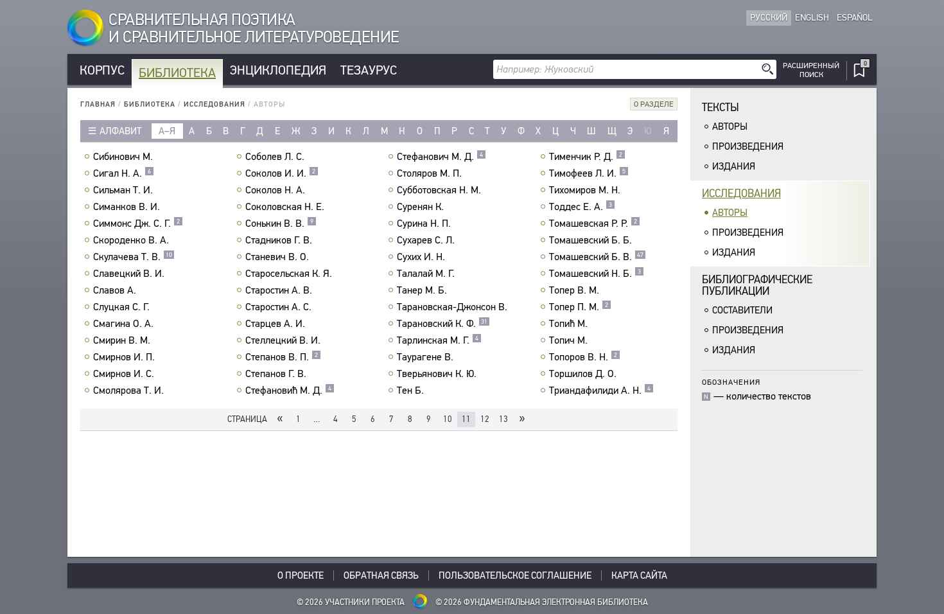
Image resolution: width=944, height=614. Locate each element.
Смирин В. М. (121, 340)
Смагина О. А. (123, 323)
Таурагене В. (425, 357)
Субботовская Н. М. (439, 190)
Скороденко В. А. (131, 240)
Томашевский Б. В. (596, 257)
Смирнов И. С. (123, 374)
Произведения (747, 146)
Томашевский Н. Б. (595, 273)
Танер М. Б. (422, 290)
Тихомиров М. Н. (584, 190)
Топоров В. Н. (583, 357)
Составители (742, 310)
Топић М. (568, 323)
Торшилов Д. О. (582, 374)
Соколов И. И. (280, 173)
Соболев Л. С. (274, 156)
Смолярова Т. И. (128, 390)
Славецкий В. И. (128, 273)
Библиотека (177, 73)
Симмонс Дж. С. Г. (136, 223)
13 (503, 419)
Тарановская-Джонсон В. (452, 307)
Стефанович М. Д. (440, 156)
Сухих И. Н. (421, 257)
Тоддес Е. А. (580, 207)
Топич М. (568, 340)
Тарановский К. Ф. (442, 323)
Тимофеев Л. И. (587, 173)
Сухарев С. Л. (426, 240)
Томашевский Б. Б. (590, 240)
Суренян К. (420, 207)
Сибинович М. (123, 156)
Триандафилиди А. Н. (600, 390)
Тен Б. (410, 390)
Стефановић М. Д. (288, 390)
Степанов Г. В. (275, 374)
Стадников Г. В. (278, 240)
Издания (733, 166)
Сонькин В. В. (279, 223)
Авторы (729, 126)
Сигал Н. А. (122, 173)
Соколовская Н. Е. (284, 207)
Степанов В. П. (281, 357)
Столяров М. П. (429, 173)
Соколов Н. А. (275, 190)
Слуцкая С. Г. (121, 307)
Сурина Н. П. (424, 223)
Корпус (102, 70)
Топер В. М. (574, 290)
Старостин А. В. (278, 290)
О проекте (300, 575)
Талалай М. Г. (426, 273)
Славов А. (114, 290)
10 (447, 419)
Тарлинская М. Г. (437, 340)
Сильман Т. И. (123, 190)
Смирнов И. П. (124, 357)
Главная (98, 104)
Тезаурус (368, 70)
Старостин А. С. (278, 307)
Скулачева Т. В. (132, 257)
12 (484, 419)
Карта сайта (639, 575)
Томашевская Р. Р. (593, 223)
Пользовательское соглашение (515, 575)
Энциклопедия (278, 70)
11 (466, 419)
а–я (167, 131)
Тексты (720, 107)
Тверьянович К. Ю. (436, 374)
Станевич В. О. (277, 257)
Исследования (214, 104)
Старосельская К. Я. (288, 273)
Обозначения (731, 382)
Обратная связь (381, 575)
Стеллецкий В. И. (282, 340)
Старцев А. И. (275, 323)
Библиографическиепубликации (757, 285)
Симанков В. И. (126, 207)
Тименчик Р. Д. (585, 156)
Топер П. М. (578, 307)
